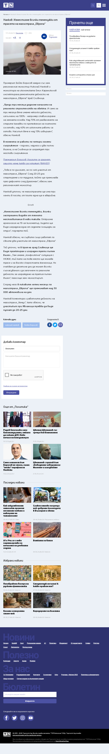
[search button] (93, 5)
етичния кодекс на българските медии (27, 735)
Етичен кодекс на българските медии (30, 679)
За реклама (47, 675)
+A (14, 37)
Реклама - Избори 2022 (69, 675)
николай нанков (12, 325)
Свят (22, 643)
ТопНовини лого (8, 5)
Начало (5, 643)
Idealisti (14, 643)
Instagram (23, 718)
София (87, 643)
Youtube (31, 718)
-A (20, 37)
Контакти (36, 675)
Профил (32, 661)
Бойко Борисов (31, 325)
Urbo (56, 675)
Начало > (6, 14)
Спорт (5, 647)
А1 (45, 643)
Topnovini (7, 734)
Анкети (16, 661)
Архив (24, 661)
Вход (99, 5)
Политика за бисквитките (90, 675)
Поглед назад (27, 647)
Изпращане (11, 392)
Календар (6, 661)
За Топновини (8, 675)
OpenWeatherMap (62, 741)
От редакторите (76, 643)
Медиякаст (63, 643)
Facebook (6, 718)
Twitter (14, 718)
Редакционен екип (23, 675)
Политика (52, 643)
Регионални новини (34, 643)
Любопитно (15, 647)
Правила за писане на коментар (15, 386)
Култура (96, 643)
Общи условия (8, 679)
